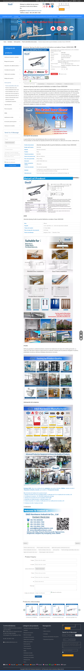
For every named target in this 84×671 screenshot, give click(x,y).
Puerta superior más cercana (43, 547)
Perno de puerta (8, 108)
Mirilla (5, 113)
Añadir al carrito (63, 74)
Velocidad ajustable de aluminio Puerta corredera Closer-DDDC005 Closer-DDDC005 (46, 617)
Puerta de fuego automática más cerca (70, 549)
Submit (38, 596)
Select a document (40, 568)
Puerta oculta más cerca (11, 87)
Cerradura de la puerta (9, 70)
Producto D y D (50, 83)
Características (41, 83)
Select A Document (10, 142)
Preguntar (54, 74)
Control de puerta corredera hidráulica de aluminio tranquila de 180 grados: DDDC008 (59, 617)
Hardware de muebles (9, 125)
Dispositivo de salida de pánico (11, 65)
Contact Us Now (12, 165)
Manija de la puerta (8, 78)
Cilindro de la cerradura (9, 74)
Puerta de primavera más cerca (12, 95)
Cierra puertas (7, 82)
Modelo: (52, 52)
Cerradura (45, 634)
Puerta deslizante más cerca (12, 89)
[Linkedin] (61, 4)
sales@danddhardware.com (11, 642)
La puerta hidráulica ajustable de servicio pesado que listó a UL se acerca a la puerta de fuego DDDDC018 (32, 617)
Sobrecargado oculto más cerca (46, 552)
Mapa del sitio (61, 669)
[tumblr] (59, 4)
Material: (52, 57)
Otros (25, 662)
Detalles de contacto (68, 83)
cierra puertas (56, 549)
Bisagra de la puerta (9, 61)
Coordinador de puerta (10, 101)
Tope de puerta (8, 104)
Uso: (51, 60)
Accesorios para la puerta (10, 121)
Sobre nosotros (46, 631)
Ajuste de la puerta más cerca (30, 552)
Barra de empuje (27, 635)
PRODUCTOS (27, 659)
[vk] (68, 4)
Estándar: (52, 55)
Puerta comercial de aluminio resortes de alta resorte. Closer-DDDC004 (72, 617)
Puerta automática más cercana (12, 85)
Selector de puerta (9, 99)
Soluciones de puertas (48, 639)
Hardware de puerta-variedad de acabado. (13, 57)
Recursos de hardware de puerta (50, 636)
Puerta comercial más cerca (11, 97)
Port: (51, 65)
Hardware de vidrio (8, 117)
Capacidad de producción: (56, 66)
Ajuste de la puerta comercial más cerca (60, 547)
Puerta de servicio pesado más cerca (13, 93)
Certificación (59, 83)
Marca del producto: (54, 54)
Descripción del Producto (29, 83)
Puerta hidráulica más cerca (11, 91)
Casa (44, 628)
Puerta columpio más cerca (45, 549)
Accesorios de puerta (28, 655)
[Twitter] (64, 4)
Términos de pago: (54, 63)
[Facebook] (66, 4)
